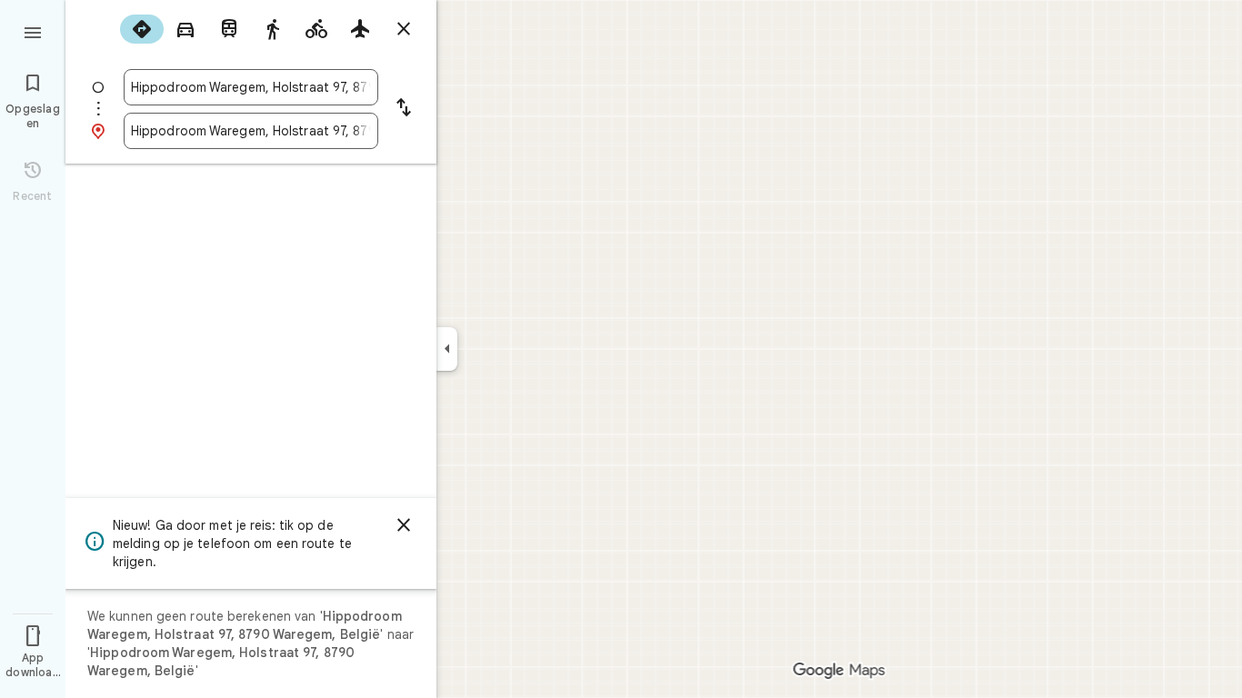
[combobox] (251, 87)
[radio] (142, 29)
